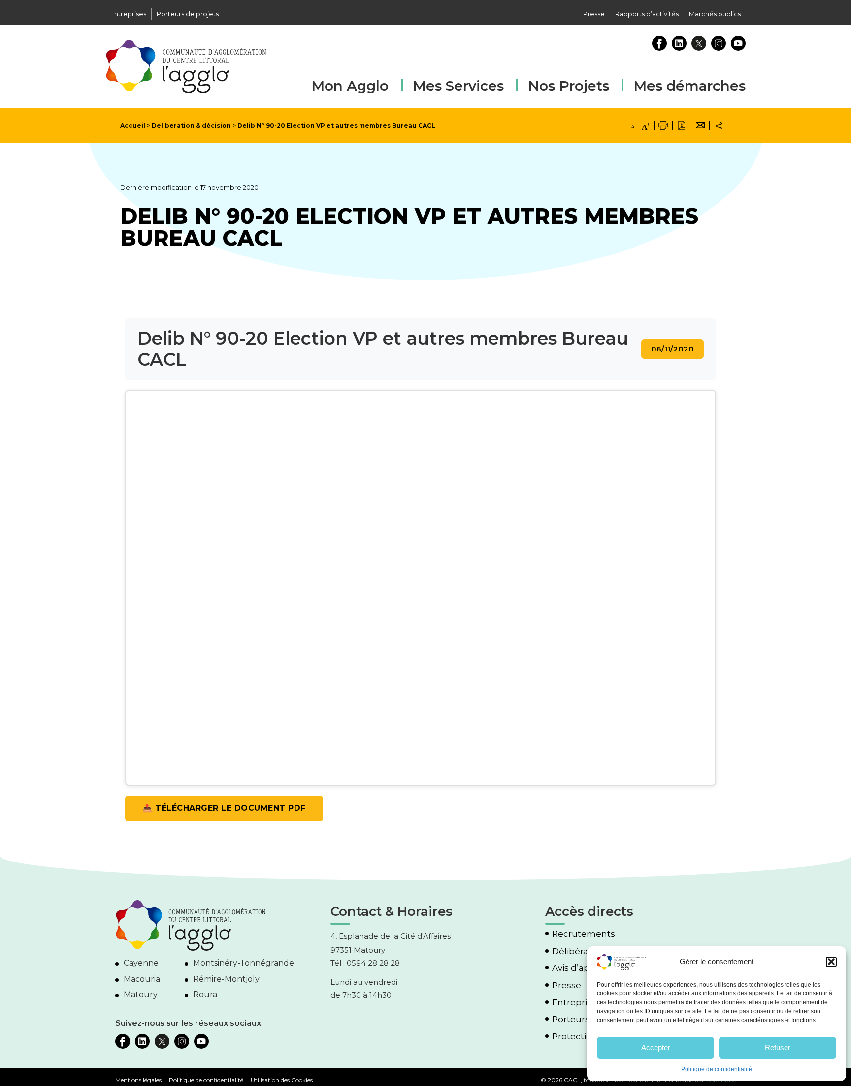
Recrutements (583, 934)
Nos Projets (568, 85)
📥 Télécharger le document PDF (224, 808)
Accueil (132, 125)
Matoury (141, 994)
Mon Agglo (350, 85)
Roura (205, 994)
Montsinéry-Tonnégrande (243, 963)
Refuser (777, 1047)
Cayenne (141, 963)
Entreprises (128, 14)
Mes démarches (689, 84)
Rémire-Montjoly (226, 979)
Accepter (655, 1047)
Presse (594, 14)
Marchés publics (715, 14)
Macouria (142, 979)
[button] (831, 962)
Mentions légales (138, 1080)
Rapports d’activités (647, 14)
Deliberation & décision (191, 125)
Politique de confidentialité (716, 1069)
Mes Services (458, 85)
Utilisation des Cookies (282, 1080)
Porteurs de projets (188, 14)
